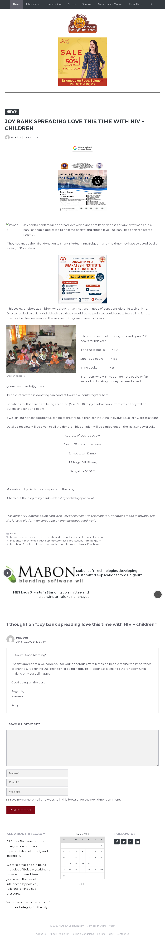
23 (101, 863)
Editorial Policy (105, 933)
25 (70, 869)
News (16, 4)
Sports (72, 4)
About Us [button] (134, 4)
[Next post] (158, 594)
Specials (87, 4)
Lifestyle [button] (31, 4)
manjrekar (91, 537)
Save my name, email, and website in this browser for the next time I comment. (65, 799)
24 (63, 869)
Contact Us (123, 933)
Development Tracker (110, 4)
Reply (14, 705)
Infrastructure (54, 4)
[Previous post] (7, 573)
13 (82, 857)
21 (89, 863)
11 (70, 857)
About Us (41, 933)
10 (64, 857)
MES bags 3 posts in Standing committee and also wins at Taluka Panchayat (55, 544)
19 (76, 863)
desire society (30, 537)
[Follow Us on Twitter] (123, 841)
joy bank (78, 537)
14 (89, 857)
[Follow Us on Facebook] (117, 841)
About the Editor (59, 933)
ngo (100, 537)
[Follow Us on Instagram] (130, 841)
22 (95, 863)
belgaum (15, 537)
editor (18, 137)
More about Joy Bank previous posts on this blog (40, 489)
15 (95, 857)
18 (70, 863)
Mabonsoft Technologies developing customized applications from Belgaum (55, 540)
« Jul (81, 884)
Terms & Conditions (83, 933)
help (65, 537)
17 (63, 863)
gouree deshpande (50, 537)
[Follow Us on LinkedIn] (137, 841)
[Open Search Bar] (150, 4)
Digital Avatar (107, 925)
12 (76, 857)
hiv (70, 537)
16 (101, 857)
